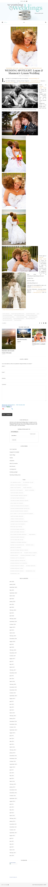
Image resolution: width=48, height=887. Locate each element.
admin (4, 323)
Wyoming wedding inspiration (19, 318)
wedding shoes (30, 544)
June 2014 (12, 738)
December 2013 (13, 755)
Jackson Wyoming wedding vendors (19, 511)
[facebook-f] (21, 1)
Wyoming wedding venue (15, 474)
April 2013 (12, 778)
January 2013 (12, 787)
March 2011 (12, 849)
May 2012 (12, 809)
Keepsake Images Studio (30, 313)
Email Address (14, 435)
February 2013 (13, 784)
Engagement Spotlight (12, 68)
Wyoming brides (14, 555)
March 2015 (12, 712)
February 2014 (13, 750)
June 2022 (12, 604)
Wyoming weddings (17, 320)
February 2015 (13, 715)
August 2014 (12, 732)
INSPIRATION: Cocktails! (38, 344)
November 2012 (13, 792)
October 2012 (13, 795)
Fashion (21, 68)
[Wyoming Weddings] (24, 869)
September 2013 (13, 764)
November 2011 (13, 827)
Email (3, 372)
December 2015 (13, 687)
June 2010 (12, 855)
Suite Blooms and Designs (16, 539)
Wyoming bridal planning (7, 318)
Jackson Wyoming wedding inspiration (20, 508)
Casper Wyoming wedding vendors (18, 495)
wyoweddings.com (14, 573)
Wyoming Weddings (13, 862)
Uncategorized (13, 469)
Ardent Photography (15, 487)
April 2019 (12, 630)
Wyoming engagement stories (28, 555)
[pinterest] (26, 1)
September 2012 (13, 798)
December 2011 (13, 824)
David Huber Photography (16, 503)
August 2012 (12, 801)
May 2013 (12, 775)
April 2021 (12, 613)
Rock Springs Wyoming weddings (8, 316)
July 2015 (12, 701)
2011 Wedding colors (15, 482)
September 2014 (13, 730)
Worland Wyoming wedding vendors (19, 550)
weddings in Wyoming (15, 547)
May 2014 (12, 741)
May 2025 (12, 590)
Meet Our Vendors (14, 463)
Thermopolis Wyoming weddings (18, 542)
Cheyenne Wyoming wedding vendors (19, 500)
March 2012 (12, 815)
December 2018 (13, 638)
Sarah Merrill (32, 534)
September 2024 (13, 593)
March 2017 (12, 667)
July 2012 (12, 804)
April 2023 (12, 598)
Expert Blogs (12, 454)
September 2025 (13, 587)
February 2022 (13, 610)
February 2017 (13, 670)
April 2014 (12, 744)
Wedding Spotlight (37, 68)
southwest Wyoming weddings (21, 316)
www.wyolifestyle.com (35, 80)
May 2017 (12, 664)
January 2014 (12, 752)
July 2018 (12, 644)
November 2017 (13, 652)
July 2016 (12, 675)
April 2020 (12, 615)
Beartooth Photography (16, 490)
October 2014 (13, 727)
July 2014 (12, 735)
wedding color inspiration (17, 544)
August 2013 (12, 767)
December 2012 (13, 789)
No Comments (26, 75)
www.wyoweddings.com (34, 78)
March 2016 (12, 681)
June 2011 (12, 841)
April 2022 (12, 607)
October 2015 (13, 692)
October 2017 (13, 655)
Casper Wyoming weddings (16, 492)
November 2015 (13, 690)
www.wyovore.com (10, 82)
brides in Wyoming (6, 313)
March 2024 (12, 595)
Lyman (38, 313)
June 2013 (12, 772)
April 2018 (12, 647)
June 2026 (12, 581)
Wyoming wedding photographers (18, 563)
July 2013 (12, 769)
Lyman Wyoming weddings (7, 315)
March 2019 (12, 632)
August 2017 (12, 658)
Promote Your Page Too (13, 877)
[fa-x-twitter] (23, 1)
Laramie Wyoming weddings (17, 518)
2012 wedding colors (28, 482)
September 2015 (13, 695)
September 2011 (13, 832)
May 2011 (12, 844)
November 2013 (13, 758)
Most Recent (12, 466)
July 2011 (12, 838)
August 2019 (12, 627)
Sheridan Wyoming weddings (17, 537)
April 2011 (12, 847)
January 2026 (12, 584)
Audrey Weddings (27, 487)
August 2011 (12, 835)
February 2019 (13, 635)
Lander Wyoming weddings (16, 516)
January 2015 (12, 718)
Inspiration (27, 68)
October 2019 (13, 624)
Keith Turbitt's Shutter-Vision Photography (21, 513)
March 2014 (12, 747)
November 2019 (13, 621)
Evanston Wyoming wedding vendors (17, 313)
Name (3, 366)
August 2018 (12, 641)
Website (4, 378)
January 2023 (12, 601)
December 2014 (13, 721)
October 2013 (13, 761)
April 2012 (12, 812)
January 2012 (12, 821)
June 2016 (12, 678)
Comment (4, 384)
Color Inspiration (13, 449)
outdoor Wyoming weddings (19, 315)
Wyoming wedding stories (30, 318)
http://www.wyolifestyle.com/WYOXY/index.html (29, 82)
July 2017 (12, 661)
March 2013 (12, 781)
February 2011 (13, 852)
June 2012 (12, 807)
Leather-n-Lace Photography (17, 524)
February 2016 (13, 684)
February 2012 (13, 818)
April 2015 (12, 710)
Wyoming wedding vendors (7, 320)
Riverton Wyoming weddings (17, 531)
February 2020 (13, 618)
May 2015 (12, 707)
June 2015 (12, 704)
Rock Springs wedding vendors (31, 315)
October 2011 (13, 829)
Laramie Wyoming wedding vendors (19, 521)
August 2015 (12, 698)
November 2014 (13, 724)
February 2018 (13, 650)
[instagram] (24, 1)
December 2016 (13, 672)
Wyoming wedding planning (17, 565)
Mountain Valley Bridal (16, 526)
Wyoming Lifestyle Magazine (17, 557)
